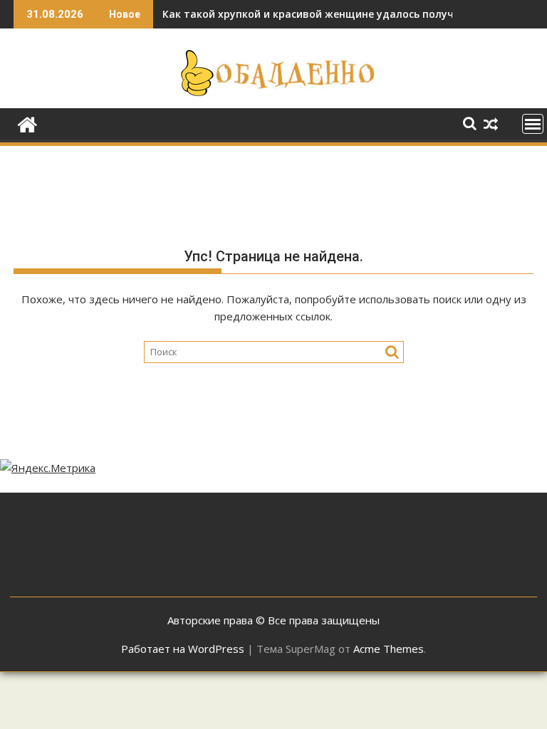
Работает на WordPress (182, 648)
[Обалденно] (27, 123)
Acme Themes (388, 648)
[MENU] (532, 124)
